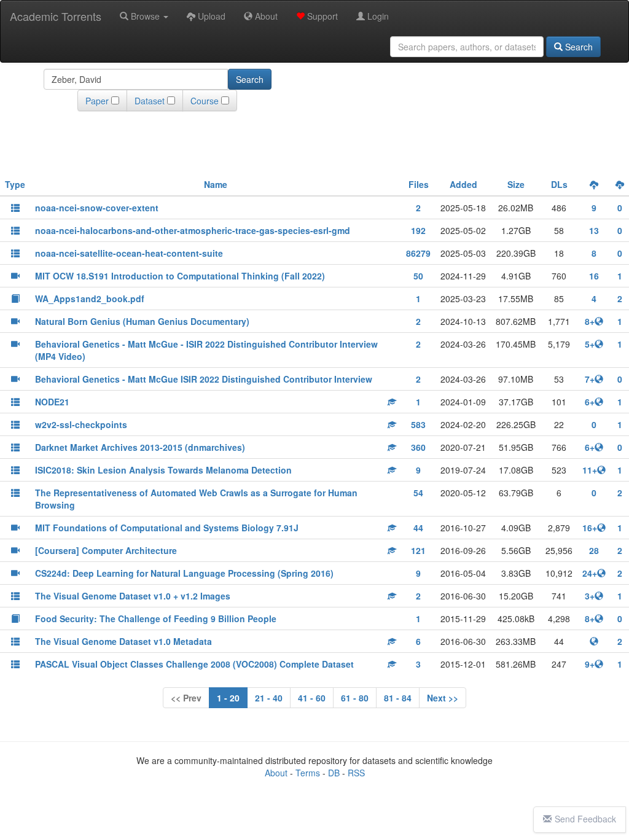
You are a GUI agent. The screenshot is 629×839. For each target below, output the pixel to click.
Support (321, 16)
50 (418, 276)
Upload (210, 16)
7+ (590, 379)
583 (418, 424)
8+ (590, 321)
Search (578, 47)
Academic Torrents (55, 16)
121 (418, 550)
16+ (589, 527)
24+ (589, 573)
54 (418, 492)
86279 (418, 253)
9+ (590, 664)
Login (377, 16)
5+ (590, 344)
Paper (97, 101)
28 (594, 550)
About (265, 16)
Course (204, 101)
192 (418, 230)
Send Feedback (585, 819)
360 (418, 447)
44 (418, 527)
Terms (307, 773)
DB (334, 773)
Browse (145, 16)
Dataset (150, 101)
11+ (589, 470)
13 (594, 230)
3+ (590, 596)
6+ (590, 402)
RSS (356, 773)
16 (594, 276)
